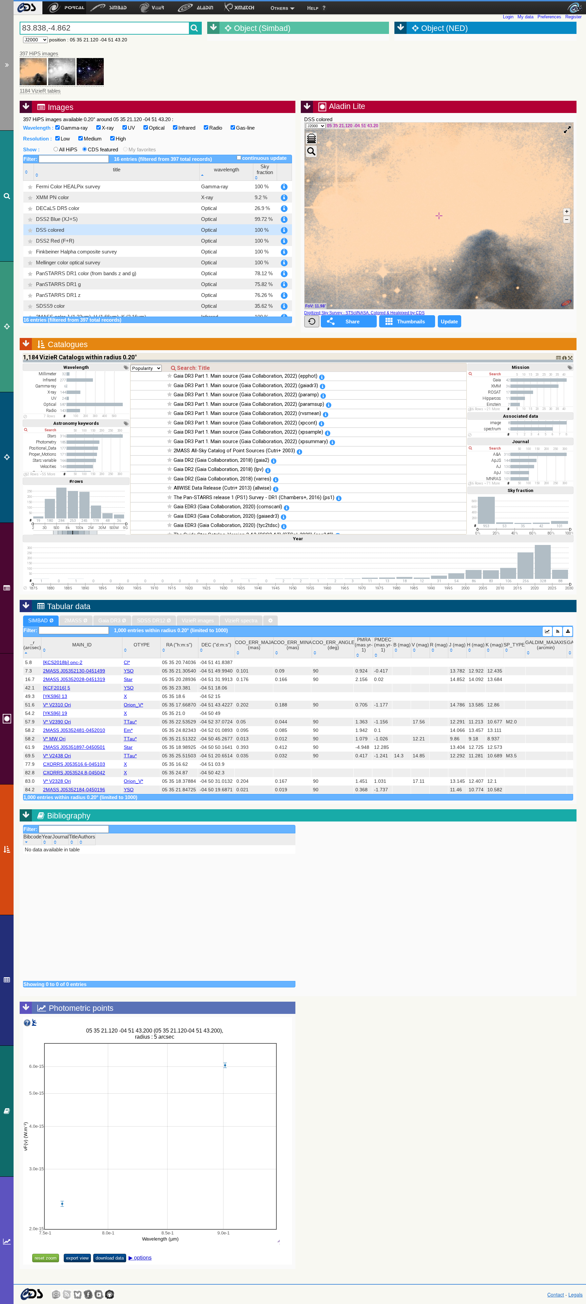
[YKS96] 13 (55, 696)
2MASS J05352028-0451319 (74, 679)
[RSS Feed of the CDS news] (67, 1294)
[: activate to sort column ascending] (28, 172)
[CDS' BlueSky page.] (77, 1294)
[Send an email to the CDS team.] (56, 1294)
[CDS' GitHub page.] (109, 1294)
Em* (128, 730)
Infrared (186, 128)
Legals (575, 1294)
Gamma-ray (74, 128)
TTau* (130, 721)
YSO (129, 671)
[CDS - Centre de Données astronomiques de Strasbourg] (31, 1294)
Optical (156, 128)
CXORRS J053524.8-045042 (74, 772)
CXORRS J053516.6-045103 (74, 764)
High (121, 138)
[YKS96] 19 (55, 713)
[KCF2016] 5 (56, 688)
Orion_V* (133, 704)
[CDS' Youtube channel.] (99, 1294)
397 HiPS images (39, 53)
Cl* (127, 662)
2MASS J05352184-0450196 (74, 789)
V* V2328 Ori (57, 781)
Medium (93, 138)
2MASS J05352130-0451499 (74, 671)
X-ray (108, 128)
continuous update (264, 158)
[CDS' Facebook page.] (88, 1294)
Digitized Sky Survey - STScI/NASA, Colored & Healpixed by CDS (364, 312)
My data (525, 16)
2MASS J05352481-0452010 (74, 730)
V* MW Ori (54, 738)
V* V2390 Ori (57, 721)
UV (131, 128)
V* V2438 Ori (57, 755)
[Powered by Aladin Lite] (566, 303)
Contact (555, 1294)
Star (128, 679)
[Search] (7, 196)
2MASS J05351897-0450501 (74, 747)
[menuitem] (26, 7)
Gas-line (245, 128)
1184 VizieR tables (40, 91)
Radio (215, 128)
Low (65, 138)
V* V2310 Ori (57, 704)
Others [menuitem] (279, 7)
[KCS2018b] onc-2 (62, 662)
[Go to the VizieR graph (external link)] (547, 631)
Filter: (31, 159)
